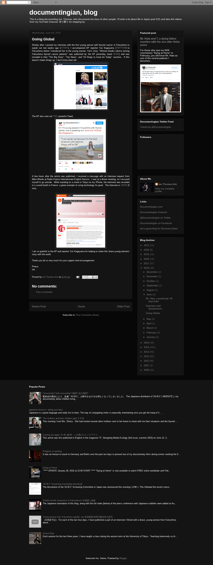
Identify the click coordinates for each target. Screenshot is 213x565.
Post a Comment (44, 292)
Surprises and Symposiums (154, 307)
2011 (146, 360)
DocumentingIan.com (151, 206)
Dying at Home (50, 467)
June (149, 294)
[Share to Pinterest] (96, 277)
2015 (147, 342)
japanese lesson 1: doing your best (46, 409)
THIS (55, 116)
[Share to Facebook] (93, 277)
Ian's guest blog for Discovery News (159, 228)
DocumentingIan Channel (153, 212)
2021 (147, 245)
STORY (64, 48)
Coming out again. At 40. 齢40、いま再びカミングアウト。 (71, 435)
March (150, 328)
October (151, 281)
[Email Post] (77, 277)
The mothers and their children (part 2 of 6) (63, 418)
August (151, 290)
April (149, 323)
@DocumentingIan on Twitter (155, 217)
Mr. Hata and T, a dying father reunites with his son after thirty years (160, 41)
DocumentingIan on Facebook (156, 223)
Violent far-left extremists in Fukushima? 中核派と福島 (69, 500)
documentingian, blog (63, 12)
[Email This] (83, 277)
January (151, 337)
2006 (147, 370)
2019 (147, 254)
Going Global (153, 313)
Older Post (123, 306)
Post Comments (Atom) (87, 315)
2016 (147, 268)
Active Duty (48, 533)
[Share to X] (90, 277)
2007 (147, 365)
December (152, 272)
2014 (147, 347)
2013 (147, 351)
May (149, 319)
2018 (147, 259)
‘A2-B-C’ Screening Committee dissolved (62, 484)
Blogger (123, 558)
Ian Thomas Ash (168, 184)
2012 (147, 356)
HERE (116, 54)
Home (81, 306)
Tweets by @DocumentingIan (155, 127)
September (153, 285)
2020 (147, 249)
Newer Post (39, 306)
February (152, 332)
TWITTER (121, 48)
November (152, 276)
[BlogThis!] (87, 277)
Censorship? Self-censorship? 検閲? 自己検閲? (65, 393)
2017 (147, 263)
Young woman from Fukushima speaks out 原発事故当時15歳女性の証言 (78, 517)
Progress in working (52, 451)
